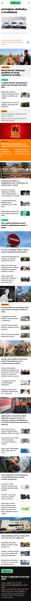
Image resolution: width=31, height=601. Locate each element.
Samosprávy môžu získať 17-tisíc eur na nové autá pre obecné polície (9, 562)
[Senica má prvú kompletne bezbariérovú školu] (25, 335)
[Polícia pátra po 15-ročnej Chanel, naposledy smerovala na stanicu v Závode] (25, 441)
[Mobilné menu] (2, 3)
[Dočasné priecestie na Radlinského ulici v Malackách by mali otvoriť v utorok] (15, 170)
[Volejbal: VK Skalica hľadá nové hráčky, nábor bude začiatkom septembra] (25, 553)
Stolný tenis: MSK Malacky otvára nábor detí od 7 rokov (10, 450)
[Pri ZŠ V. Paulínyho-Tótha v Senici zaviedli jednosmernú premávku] (15, 239)
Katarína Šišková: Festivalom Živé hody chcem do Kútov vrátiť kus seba (15, 309)
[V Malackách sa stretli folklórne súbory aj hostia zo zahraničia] (25, 318)
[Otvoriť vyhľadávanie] (29, 3)
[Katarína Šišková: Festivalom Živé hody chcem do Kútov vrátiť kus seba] (15, 294)
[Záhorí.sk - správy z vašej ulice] (15, 3)
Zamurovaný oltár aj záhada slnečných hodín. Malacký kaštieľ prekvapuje (10, 431)
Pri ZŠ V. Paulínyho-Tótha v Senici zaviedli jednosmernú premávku (14, 251)
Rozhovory (5, 304)
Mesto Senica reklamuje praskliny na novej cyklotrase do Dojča (13, 72)
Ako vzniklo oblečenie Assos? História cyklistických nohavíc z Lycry (14, 225)
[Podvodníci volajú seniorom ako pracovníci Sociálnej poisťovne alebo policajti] (25, 487)
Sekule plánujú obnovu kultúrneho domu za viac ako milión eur (15, 537)
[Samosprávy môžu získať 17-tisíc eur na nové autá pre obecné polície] (25, 562)
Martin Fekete (15, 33)
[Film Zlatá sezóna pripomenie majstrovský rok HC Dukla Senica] (15, 131)
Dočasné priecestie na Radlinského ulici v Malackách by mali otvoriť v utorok (14, 183)
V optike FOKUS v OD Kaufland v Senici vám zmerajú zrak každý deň (14, 85)
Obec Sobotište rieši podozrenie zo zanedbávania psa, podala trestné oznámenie (14, 477)
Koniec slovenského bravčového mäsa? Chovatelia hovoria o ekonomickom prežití (14, 361)
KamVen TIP (4, 141)
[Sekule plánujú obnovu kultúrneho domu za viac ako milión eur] (15, 525)
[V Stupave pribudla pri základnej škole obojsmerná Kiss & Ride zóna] (25, 203)
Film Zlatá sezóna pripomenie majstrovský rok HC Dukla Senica (15, 145)
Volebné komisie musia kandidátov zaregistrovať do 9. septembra (9, 391)
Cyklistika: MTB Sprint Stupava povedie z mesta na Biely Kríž (9, 544)
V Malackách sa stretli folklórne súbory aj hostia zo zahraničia (9, 318)
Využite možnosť (11, 585)
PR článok (5, 80)
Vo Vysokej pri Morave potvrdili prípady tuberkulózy (8, 383)
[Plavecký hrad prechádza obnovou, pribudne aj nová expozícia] (25, 327)
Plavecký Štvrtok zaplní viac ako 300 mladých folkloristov (14, 152)
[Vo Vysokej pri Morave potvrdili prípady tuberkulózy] (25, 383)
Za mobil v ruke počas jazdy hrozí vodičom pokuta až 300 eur (8, 497)
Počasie (4, 111)
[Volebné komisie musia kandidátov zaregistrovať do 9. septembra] (25, 391)
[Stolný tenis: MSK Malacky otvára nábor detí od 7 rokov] (25, 450)
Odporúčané (5, 67)
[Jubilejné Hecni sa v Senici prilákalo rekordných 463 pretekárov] (25, 104)
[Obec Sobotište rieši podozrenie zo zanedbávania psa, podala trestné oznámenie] (15, 464)
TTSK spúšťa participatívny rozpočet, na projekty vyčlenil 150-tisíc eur (10, 258)
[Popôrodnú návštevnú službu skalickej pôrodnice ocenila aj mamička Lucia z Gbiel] (25, 95)
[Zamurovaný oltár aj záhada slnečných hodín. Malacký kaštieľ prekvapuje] (25, 431)
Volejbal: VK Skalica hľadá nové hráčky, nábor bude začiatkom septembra (9, 553)
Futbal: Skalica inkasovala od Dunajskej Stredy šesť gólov (10, 213)
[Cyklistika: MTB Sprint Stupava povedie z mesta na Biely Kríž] (25, 544)
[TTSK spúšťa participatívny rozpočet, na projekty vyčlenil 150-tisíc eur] (25, 258)
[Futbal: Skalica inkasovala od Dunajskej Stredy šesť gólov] (25, 213)
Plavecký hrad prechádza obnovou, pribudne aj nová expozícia (10, 327)
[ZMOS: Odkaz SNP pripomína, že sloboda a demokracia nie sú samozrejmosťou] (25, 279)
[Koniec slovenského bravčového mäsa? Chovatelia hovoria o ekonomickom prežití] (15, 348)
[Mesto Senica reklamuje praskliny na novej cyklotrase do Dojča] (15, 57)
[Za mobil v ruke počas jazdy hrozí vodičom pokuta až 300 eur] (25, 496)
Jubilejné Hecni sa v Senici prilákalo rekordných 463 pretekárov (10, 104)
